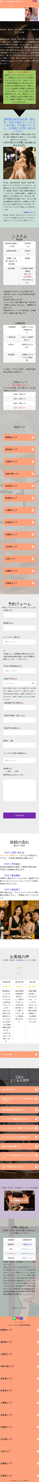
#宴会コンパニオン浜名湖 (12, 1267)
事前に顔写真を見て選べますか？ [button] (13, 1110)
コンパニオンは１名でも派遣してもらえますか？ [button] (19, 1128)
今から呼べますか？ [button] (9, 1089)
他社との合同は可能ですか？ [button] (12, 1146)
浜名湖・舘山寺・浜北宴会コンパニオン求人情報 (19, 1187)
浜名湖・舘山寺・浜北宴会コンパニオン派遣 (19, 960)
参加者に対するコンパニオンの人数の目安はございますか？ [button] (19, 1099)
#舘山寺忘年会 (22, 1278)
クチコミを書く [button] (7, 1054)
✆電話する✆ (27, 1244)
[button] (19, 437)
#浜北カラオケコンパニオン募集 (19, 1275)
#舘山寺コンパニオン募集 (19, 1271)
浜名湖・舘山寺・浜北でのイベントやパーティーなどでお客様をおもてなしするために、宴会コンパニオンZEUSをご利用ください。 (19, 218)
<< (35, 212)
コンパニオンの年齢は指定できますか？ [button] (16, 1119)
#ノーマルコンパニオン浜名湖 (21, 1270)
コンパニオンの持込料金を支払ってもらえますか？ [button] (18, 1156)
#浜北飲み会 (11, 1280)
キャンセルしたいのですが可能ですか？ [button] (16, 1137)
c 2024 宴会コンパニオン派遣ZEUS (19, 1481)
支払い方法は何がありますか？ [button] (13, 1167)
